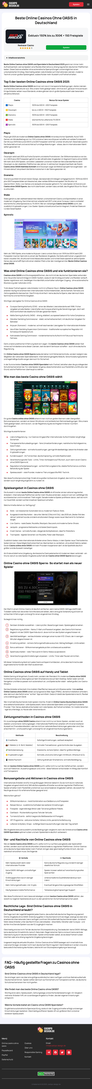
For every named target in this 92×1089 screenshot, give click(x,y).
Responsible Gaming (33, 1052)
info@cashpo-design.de (56, 1045)
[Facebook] (55, 1052)
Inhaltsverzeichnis (16, 57)
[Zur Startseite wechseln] (11, 4)
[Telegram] (48, 1052)
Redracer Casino (26, 45)
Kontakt (28, 1057)
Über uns (28, 1047)
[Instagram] (69, 1052)
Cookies (28, 1043)
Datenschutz (7, 1059)
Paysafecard (7, 1050)
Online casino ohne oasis (10, 1044)
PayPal (5, 1055)
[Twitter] (62, 1052)
